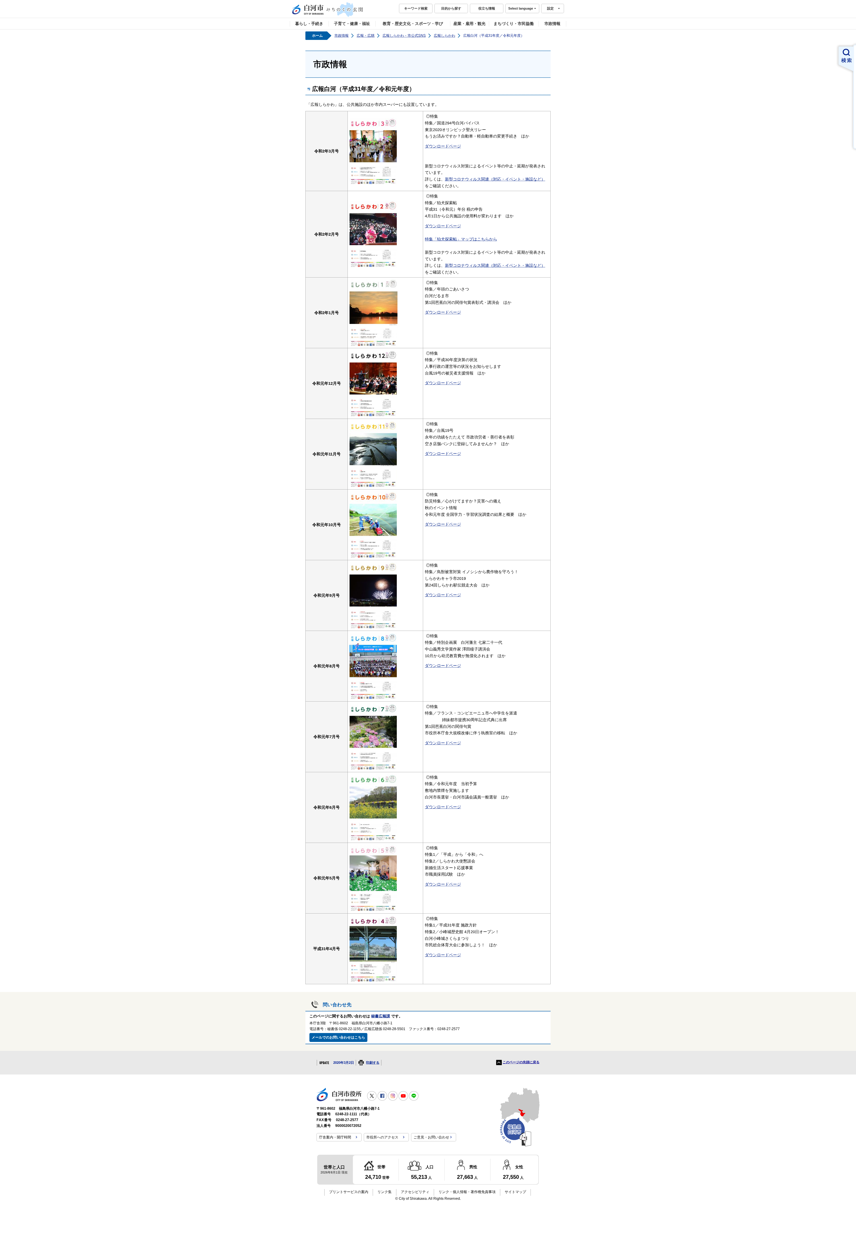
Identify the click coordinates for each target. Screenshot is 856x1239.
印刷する (372, 1062)
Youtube (403, 1096)
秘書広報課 (380, 1016)
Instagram (392, 1096)
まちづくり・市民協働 (514, 23)
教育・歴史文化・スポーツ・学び (413, 23)
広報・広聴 (365, 35)
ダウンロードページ (443, 146)
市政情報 (552, 23)
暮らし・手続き (309, 23)
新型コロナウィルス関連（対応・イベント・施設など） (495, 179)
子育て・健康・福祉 (352, 23)
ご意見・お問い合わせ (431, 1137)
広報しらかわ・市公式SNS (404, 35)
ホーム (317, 35)
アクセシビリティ (415, 1192)
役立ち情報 (486, 8)
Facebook (382, 1096)
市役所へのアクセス (382, 1137)
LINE (413, 1096)
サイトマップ (515, 1192)
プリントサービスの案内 (348, 1192)
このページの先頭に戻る (521, 1062)
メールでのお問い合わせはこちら (338, 1037)
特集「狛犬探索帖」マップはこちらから (461, 239)
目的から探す (451, 8)
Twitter (372, 1096)
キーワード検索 (416, 8)
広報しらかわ (444, 35)
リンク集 (384, 1192)
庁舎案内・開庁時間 (335, 1137)
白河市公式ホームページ (327, 9)
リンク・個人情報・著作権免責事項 (467, 1192)
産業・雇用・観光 (469, 23)
